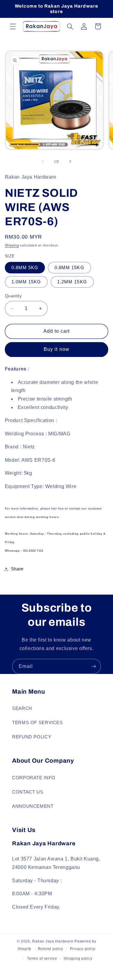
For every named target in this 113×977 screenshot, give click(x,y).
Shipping (12, 245)
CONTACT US (27, 792)
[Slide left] (42, 161)
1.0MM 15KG (26, 281)
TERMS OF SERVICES (37, 722)
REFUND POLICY (31, 736)
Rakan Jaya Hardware (52, 941)
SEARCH (22, 708)
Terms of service (42, 958)
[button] (13, 26)
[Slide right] (70, 161)
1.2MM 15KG (72, 281)
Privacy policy (83, 949)
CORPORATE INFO (33, 777)
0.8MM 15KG (69, 267)
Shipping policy (78, 958)
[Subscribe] (94, 666)
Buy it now (56, 349)
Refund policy (51, 949)
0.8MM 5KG (24, 267)
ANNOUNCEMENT (33, 806)
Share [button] (17, 568)
